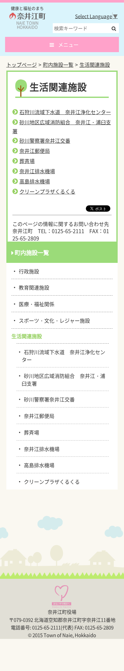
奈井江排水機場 (37, 171)
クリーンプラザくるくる (47, 191)
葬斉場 (27, 161)
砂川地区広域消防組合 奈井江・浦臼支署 (63, 379)
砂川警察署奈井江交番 (44, 140)
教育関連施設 (33, 287)
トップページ (21, 64)
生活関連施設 (94, 64)
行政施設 (28, 270)
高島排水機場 (34, 181)
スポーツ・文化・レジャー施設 (53, 320)
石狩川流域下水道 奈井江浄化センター (65, 112)
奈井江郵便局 (34, 150)
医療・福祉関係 (35, 303)
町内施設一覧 (58, 64)
